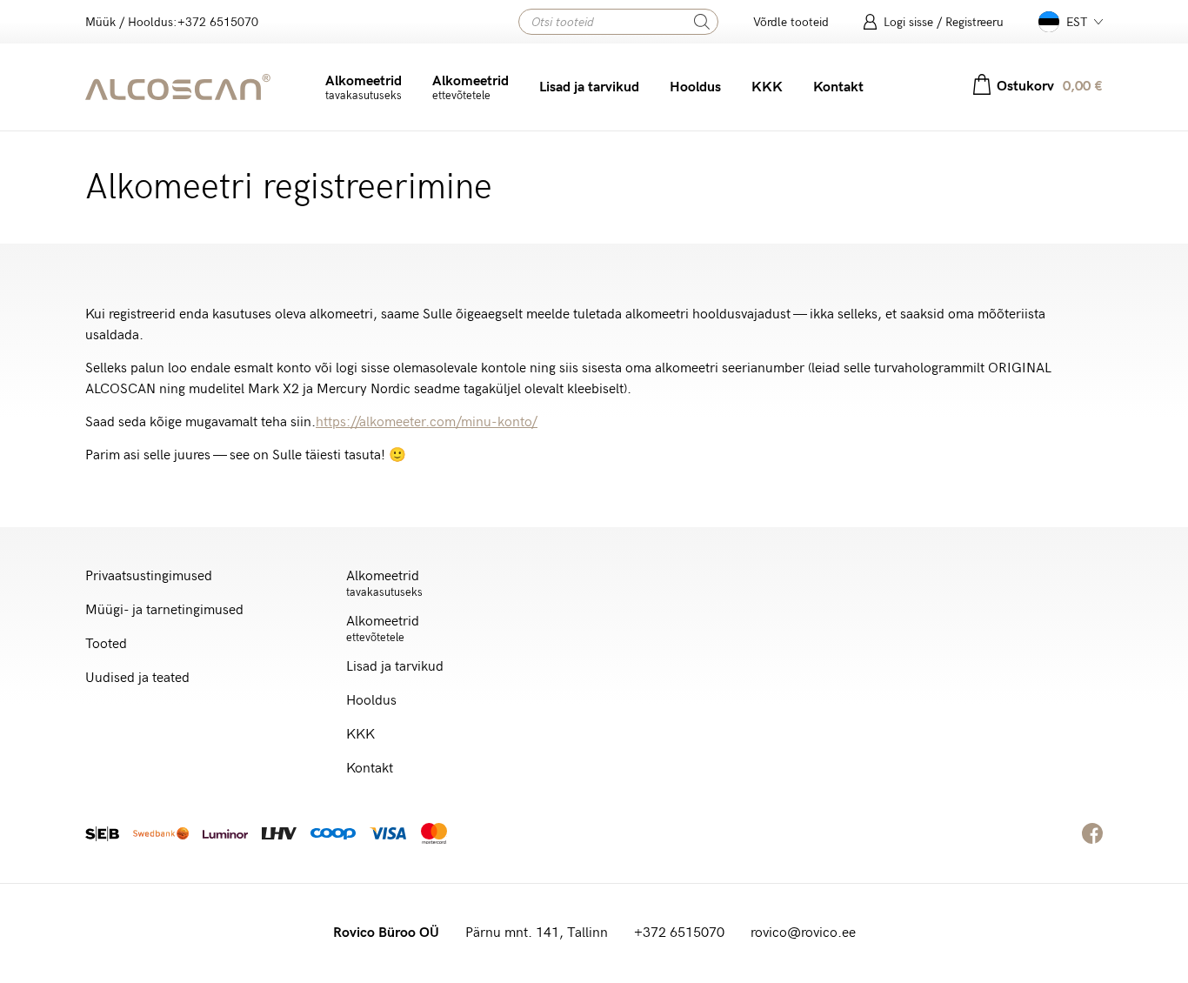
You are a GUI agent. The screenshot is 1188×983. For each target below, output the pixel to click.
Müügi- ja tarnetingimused (164, 610)
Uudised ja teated (137, 678)
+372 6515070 (679, 933)
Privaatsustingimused (148, 576)
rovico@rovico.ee (803, 933)
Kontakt (838, 87)
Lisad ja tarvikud (589, 87)
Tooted (106, 644)
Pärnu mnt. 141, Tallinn (536, 933)
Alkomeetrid (363, 88)
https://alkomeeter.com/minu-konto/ (426, 422)
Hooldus (695, 87)
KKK (767, 87)
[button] (1070, 21)
